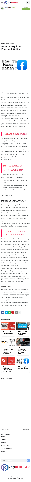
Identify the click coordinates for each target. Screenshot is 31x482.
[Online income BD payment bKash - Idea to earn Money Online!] (23, 342)
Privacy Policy (5, 445)
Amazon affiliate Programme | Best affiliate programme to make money (8, 350)
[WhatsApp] (9, 312)
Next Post (26, 429)
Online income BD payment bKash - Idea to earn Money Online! (22, 350)
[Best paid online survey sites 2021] (8, 326)
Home (3, 43)
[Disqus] (15, 404)
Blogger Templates (18, 478)
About (3, 436)
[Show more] (19, 312)
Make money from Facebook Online (23, 367)
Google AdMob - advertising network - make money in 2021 (7, 369)
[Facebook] (2, 312)
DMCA (3, 451)
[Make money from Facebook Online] (23, 361)
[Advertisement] (15, 26)
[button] (2, 2)
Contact (3, 439)
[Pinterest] (12, 312)
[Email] (16, 312)
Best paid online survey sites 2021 (8, 332)
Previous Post (6, 429)
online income (10, 43)
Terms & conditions (6, 448)
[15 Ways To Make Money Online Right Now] (23, 326)
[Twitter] (6, 312)
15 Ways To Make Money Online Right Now (23, 333)
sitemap (3, 442)
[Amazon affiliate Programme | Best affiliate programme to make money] (8, 342)
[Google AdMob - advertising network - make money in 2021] (8, 361)
